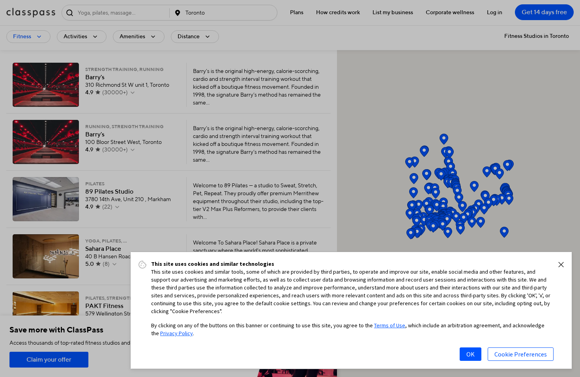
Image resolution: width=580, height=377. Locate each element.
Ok (470, 354)
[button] (561, 264)
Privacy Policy (176, 333)
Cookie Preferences (520, 354)
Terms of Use (389, 325)
